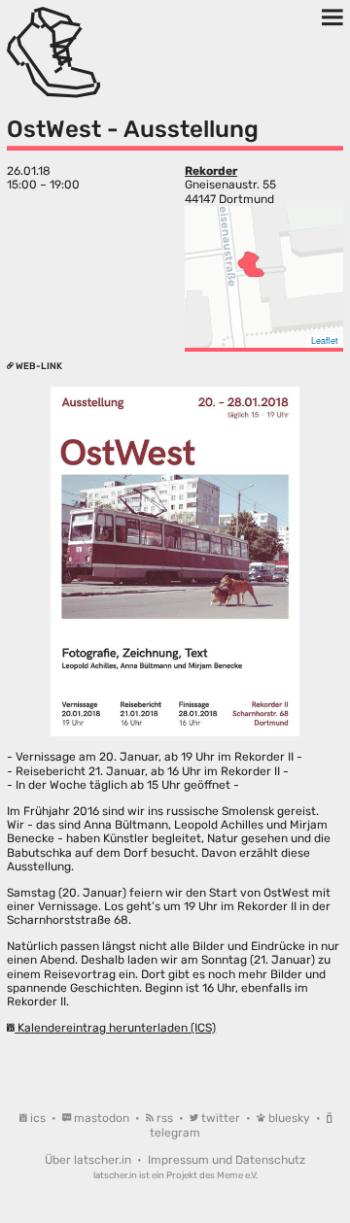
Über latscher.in (89, 1160)
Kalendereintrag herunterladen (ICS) (115, 1028)
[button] (250, 264)
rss (165, 1118)
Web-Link (38, 365)
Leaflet (324, 340)
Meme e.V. (237, 1175)
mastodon (101, 1118)
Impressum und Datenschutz (226, 1160)
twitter (220, 1118)
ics (38, 1118)
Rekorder (211, 171)
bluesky (289, 1118)
